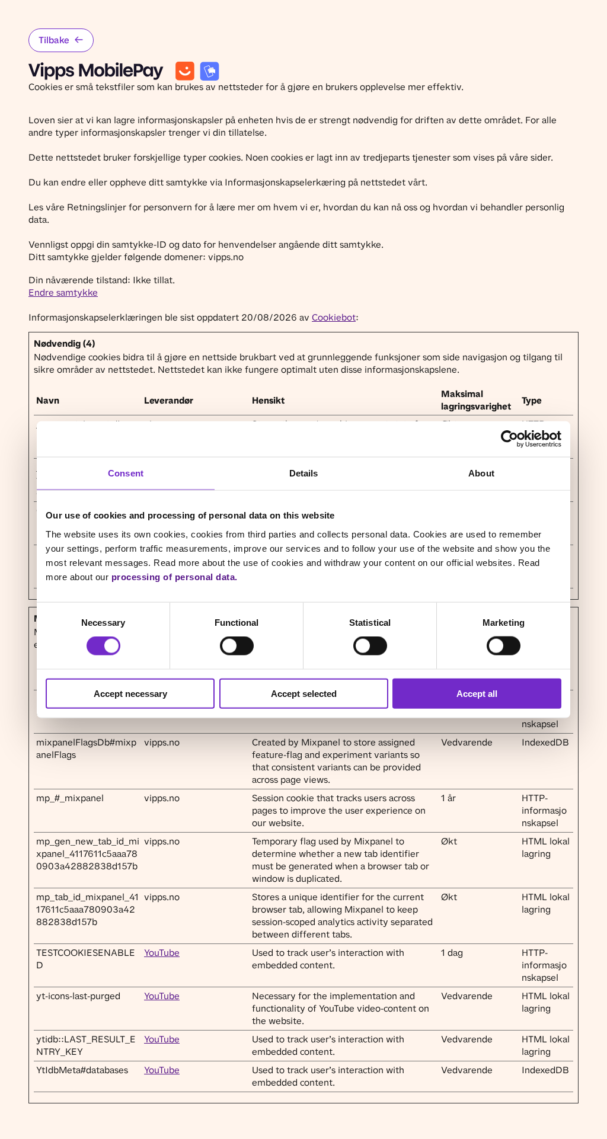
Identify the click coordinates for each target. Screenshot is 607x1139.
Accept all (476, 693)
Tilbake (54, 40)
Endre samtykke (63, 292)
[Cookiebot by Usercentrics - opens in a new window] (509, 439)
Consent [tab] (125, 473)
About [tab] (481, 473)
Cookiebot (334, 317)
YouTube (162, 952)
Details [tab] (303, 473)
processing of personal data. (174, 576)
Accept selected (304, 693)
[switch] (237, 645)
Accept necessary (130, 693)
